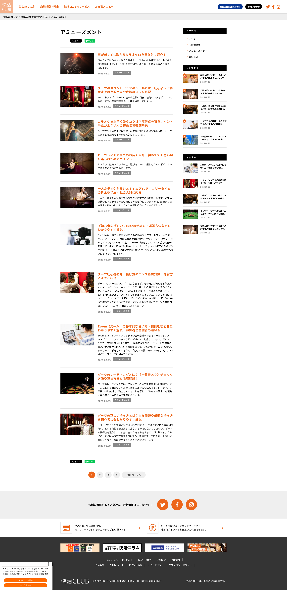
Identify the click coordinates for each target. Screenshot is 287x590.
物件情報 (175, 559)
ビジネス (193, 56)
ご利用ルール (116, 565)
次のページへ (134, 475)
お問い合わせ (254, 6)
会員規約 (99, 565)
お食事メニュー (104, 6)
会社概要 (161, 559)
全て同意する (25, 585)
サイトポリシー (155, 565)
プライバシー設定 (25, 580)
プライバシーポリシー (180, 565)
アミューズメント (122, 72)
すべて (192, 38)
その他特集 (194, 44)
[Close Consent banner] (50, 564)
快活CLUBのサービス (77, 6)
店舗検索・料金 (49, 6)
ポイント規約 (135, 565)
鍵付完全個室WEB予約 (230, 6)
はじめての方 (27, 6)
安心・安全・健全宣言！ (120, 559)
